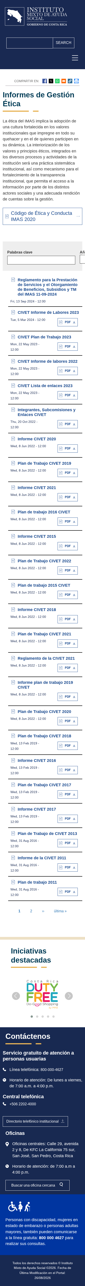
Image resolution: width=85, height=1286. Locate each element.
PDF (68, 322)
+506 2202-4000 (23, 1104)
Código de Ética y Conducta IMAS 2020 (41, 216)
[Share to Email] (63, 81)
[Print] (76, 81)
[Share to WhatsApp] (57, 81)
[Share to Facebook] (44, 81)
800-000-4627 (52, 1070)
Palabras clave (19, 252)
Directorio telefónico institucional (32, 1121)
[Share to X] (51, 81)
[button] (70, 81)
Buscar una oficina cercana (33, 1185)
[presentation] (16, 996)
